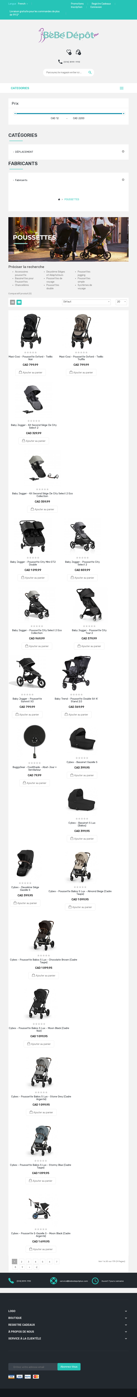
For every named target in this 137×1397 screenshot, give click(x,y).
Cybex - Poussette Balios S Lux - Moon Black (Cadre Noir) (39, 1029)
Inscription (76, 7)
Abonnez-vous (69, 1366)
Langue (12, 3)
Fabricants (21, 180)
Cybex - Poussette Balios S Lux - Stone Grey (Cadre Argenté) (41, 1098)
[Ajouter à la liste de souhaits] (26, 317)
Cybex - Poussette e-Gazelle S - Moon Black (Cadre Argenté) (41, 1235)
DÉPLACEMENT (24, 151)
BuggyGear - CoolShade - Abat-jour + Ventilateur (35, 768)
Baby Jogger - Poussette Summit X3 (27, 700)
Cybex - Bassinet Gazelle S (82, 762)
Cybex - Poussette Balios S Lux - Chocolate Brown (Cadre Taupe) (43, 961)
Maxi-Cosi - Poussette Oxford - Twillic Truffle (81, 358)
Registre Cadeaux (101, 3)
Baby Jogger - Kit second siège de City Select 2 (34, 426)
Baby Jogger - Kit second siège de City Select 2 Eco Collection (42, 495)
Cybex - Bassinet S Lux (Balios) (81, 824)
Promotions (77, 3)
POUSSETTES (71, 199)
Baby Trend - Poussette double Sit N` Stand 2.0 (76, 700)
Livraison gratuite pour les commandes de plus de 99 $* (35, 13)
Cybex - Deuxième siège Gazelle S (25, 888)
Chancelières (22, 285)
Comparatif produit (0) (20, 293)
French (22, 3)
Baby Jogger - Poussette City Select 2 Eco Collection (37, 632)
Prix (15, 103)
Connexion (96, 7)
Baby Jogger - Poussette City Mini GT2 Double (33, 563)
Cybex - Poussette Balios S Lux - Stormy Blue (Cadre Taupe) (40, 1166)
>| (36, 1267)
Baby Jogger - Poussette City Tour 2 (89, 632)
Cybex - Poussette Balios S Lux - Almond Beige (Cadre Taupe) (80, 892)
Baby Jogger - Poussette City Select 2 (82, 563)
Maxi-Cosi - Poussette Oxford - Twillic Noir (31, 358)
